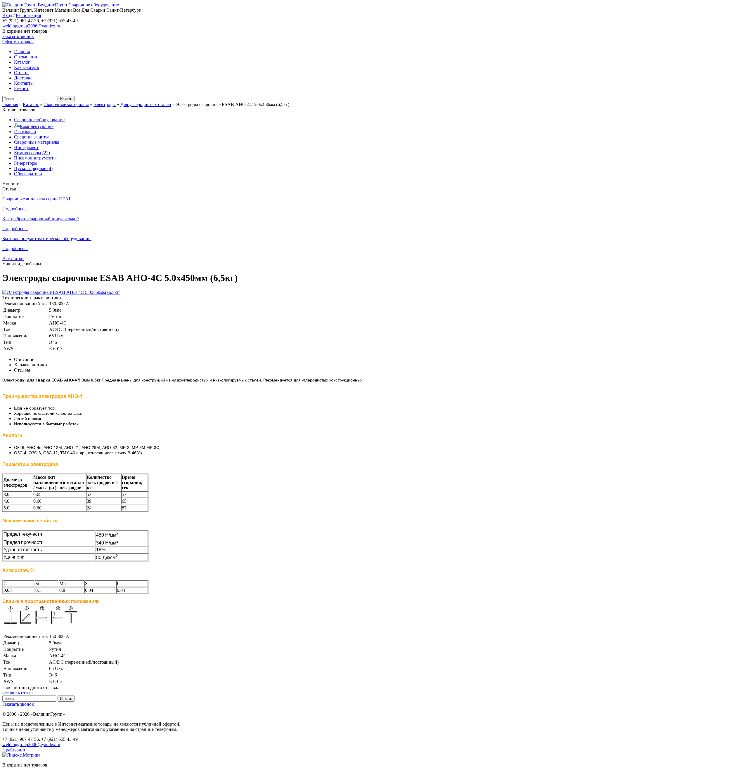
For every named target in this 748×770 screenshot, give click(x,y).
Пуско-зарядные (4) (33, 168)
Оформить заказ (18, 41)
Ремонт (21, 88)
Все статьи (13, 258)
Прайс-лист (13, 749)
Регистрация (28, 15)
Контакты (24, 83)
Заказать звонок (18, 36)
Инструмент (26, 147)
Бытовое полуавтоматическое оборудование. (46, 238)
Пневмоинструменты (35, 157)
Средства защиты (31, 136)
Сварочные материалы (36, 142)
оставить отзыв (17, 692)
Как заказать (26, 67)
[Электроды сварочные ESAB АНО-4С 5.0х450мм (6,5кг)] (61, 292)
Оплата (21, 72)
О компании (26, 56)
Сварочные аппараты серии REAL (37, 198)
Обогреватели (28, 173)
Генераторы (25, 163)
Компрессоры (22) (32, 152)
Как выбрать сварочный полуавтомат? (40, 218)
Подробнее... (15, 208)
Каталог (22, 62)
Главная (22, 51)
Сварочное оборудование (39, 119)
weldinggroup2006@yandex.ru (31, 25)
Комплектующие (36, 126)
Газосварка (25, 131)
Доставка (23, 77)
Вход (7, 15)
